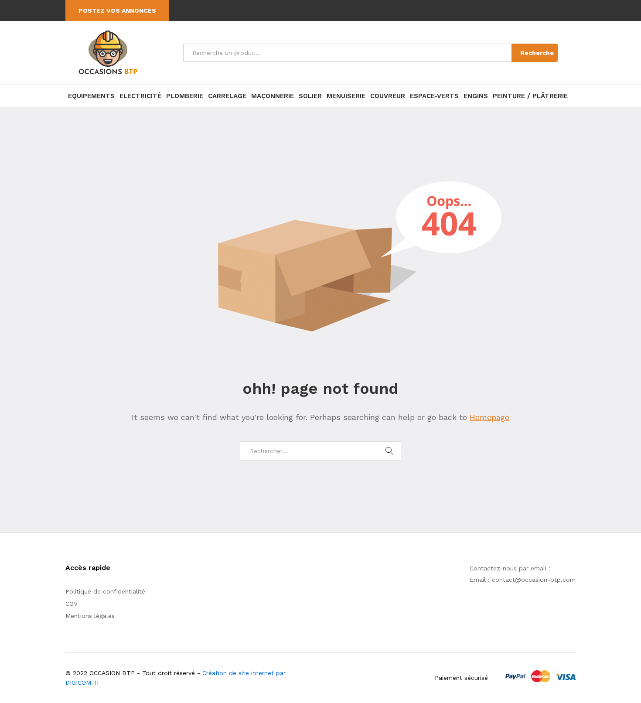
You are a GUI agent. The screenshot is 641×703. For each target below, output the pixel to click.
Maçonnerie (272, 96)
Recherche (537, 52)
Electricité (140, 96)
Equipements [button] (91, 96)
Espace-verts (434, 96)
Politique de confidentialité (105, 591)
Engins (476, 96)
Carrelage (227, 96)
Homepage (489, 417)
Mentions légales (90, 615)
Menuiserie (346, 96)
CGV (71, 603)
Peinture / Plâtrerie (530, 96)
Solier (310, 96)
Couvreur (387, 96)
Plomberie (184, 96)
